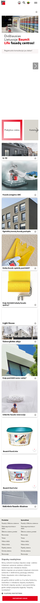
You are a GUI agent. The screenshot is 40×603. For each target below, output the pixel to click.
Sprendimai (25, 520)
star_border (36, 12)
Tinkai (3, 538)
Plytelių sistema (6, 548)
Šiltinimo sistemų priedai (9, 532)
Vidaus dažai (6, 541)
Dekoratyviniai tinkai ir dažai (9, 527)
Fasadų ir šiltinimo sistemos (10, 523)
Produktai (5, 520)
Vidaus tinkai (6, 544)
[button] (20, 593)
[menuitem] (19, 2)
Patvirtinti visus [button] (20, 598)
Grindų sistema (6, 551)
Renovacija (5, 535)
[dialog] (20, 579)
